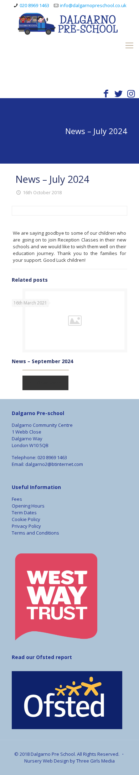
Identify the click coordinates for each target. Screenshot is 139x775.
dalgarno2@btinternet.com (54, 464)
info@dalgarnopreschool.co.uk (93, 5)
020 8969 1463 (34, 5)
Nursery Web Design (47, 761)
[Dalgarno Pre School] (69, 41)
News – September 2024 (42, 361)
